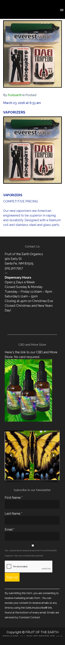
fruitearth (15, 95)
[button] (61, 9)
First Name (14, 497)
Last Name (13, 513)
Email (10, 529)
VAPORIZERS (14, 112)
